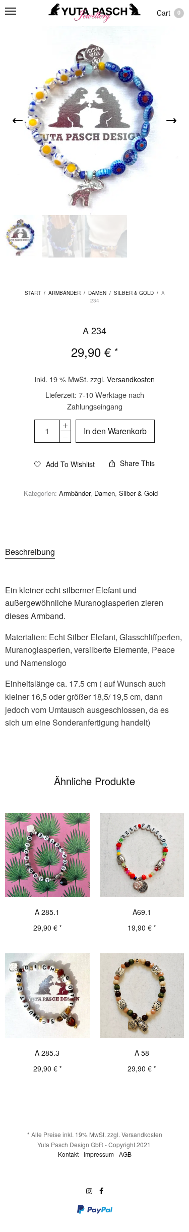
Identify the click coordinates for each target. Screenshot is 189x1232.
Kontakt (68, 1154)
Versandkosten (131, 379)
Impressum (99, 1154)
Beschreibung (30, 551)
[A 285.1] (47, 855)
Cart (168, 13)
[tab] (94, 551)
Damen (97, 292)
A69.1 (142, 912)
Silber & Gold (134, 292)
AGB (125, 1154)
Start (33, 292)
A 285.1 (47, 912)
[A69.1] (142, 855)
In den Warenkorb (115, 431)
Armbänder (64, 292)
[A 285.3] (47, 995)
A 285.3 (47, 1053)
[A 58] (142, 995)
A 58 (142, 1053)
